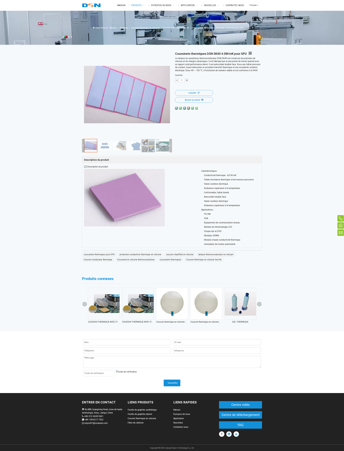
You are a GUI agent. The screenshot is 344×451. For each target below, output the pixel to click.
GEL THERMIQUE (240, 322)
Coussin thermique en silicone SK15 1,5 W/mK (172, 322)
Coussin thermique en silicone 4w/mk (204, 259)
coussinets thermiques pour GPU (99, 254)
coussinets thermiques (170, 259)
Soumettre (173, 383)
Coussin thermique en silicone (142, 418)
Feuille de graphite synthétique (142, 410)
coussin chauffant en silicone (180, 254)
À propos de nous (181, 414)
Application (178, 418)
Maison (176, 410)
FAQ (240, 425)
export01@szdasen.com (96, 423)
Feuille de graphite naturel (140, 414)
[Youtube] (236, 434)
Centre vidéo (240, 405)
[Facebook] (221, 434)
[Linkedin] (229, 434)
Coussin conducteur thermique (98, 259)
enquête (192, 93)
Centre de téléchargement (241, 415)
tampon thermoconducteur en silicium (215, 254)
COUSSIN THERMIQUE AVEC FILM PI (103, 322)
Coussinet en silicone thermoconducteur (136, 259)
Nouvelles (178, 422)
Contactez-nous (180, 427)
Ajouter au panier (192, 100)
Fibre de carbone (136, 422)
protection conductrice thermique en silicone (140, 254)
